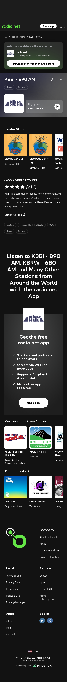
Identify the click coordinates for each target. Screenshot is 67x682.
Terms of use (13, 576)
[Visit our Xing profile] (50, 621)
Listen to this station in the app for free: (30, 46)
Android (10, 634)
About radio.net (48, 537)
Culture (22, 87)
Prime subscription (46, 598)
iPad (8, 628)
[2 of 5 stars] (12, 186)
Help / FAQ (45, 589)
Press (42, 544)
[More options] (60, 79)
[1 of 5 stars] (6, 186)
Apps (42, 582)
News (9, 87)
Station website (13, 215)
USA (51, 225)
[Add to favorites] (51, 79)
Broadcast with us (49, 557)
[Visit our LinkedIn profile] (42, 621)
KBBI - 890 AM (35, 109)
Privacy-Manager (15, 602)
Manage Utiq (13, 596)
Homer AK (25, 225)
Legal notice (13, 589)
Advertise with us (49, 550)
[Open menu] (62, 26)
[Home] (5, 36)
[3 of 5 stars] (17, 186)
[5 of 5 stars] (27, 186)
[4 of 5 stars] (22, 186)
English (10, 225)
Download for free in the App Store (33, 64)
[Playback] (57, 107)
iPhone (10, 621)
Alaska (39, 225)
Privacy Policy (14, 582)
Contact (43, 576)
